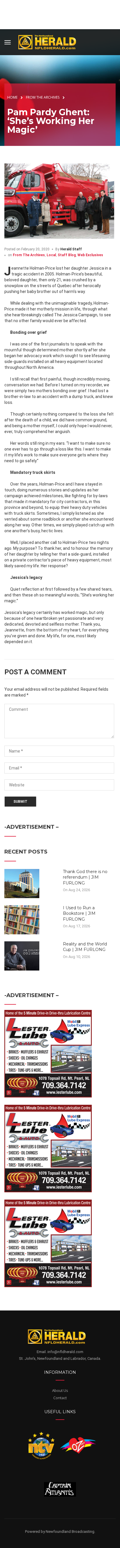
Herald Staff (71, 249)
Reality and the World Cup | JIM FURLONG (85, 946)
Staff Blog (67, 255)
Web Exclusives (90, 255)
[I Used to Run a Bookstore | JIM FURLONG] (21, 919)
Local (51, 255)
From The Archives (29, 255)
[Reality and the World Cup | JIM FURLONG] (21, 955)
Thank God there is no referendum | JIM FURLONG (85, 877)
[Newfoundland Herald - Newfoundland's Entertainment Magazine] (50, 41)
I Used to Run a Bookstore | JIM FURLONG (79, 913)
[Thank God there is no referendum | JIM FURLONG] (21, 883)
